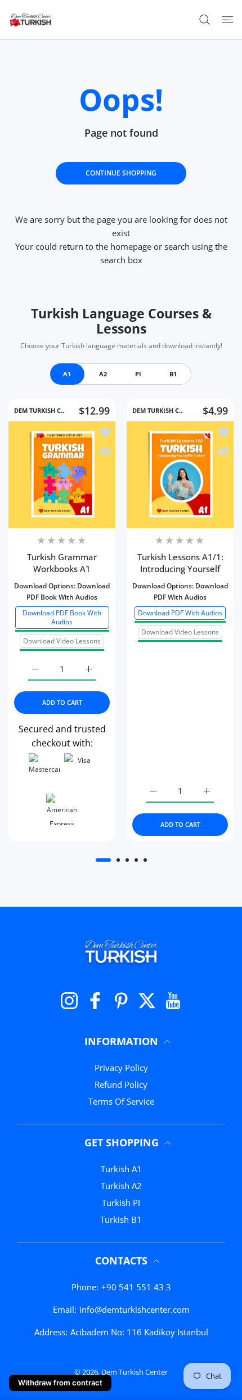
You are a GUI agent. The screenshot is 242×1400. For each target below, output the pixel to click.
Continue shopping (121, 173)
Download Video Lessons (62, 640)
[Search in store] (204, 20)
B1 (173, 374)
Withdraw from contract (60, 1382)
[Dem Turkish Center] (30, 19)
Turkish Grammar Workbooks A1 (62, 562)
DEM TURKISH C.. (39, 410)
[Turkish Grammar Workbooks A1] (61, 474)
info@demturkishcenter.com (134, 1309)
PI (138, 374)
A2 (103, 374)
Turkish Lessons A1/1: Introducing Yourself (180, 562)
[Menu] (227, 20)
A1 (67, 374)
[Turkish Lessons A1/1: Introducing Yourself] (180, 474)
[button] (103, 860)
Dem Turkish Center (134, 1372)
